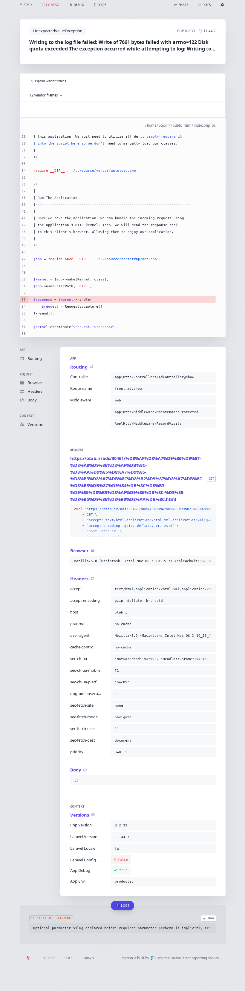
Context (27, 416)
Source (48, 958)
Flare (159, 958)
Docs (68, 958)
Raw (211, 918)
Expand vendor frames (50, 81)
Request (26, 374)
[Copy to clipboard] (210, 377)
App (23, 350)
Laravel (88, 958)
